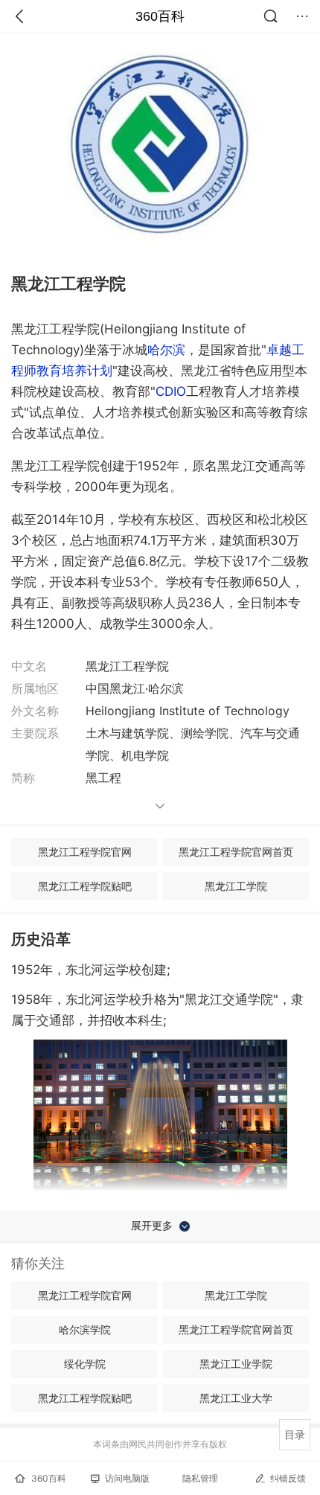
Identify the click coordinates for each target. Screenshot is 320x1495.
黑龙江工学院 (236, 886)
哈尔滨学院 (85, 1329)
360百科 (160, 16)
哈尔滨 (166, 349)
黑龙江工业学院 (235, 1363)
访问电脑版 (127, 1478)
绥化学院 (85, 1363)
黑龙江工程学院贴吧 (85, 886)
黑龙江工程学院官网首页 (236, 851)
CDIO (171, 391)
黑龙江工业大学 (235, 1398)
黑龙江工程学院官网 (85, 851)
